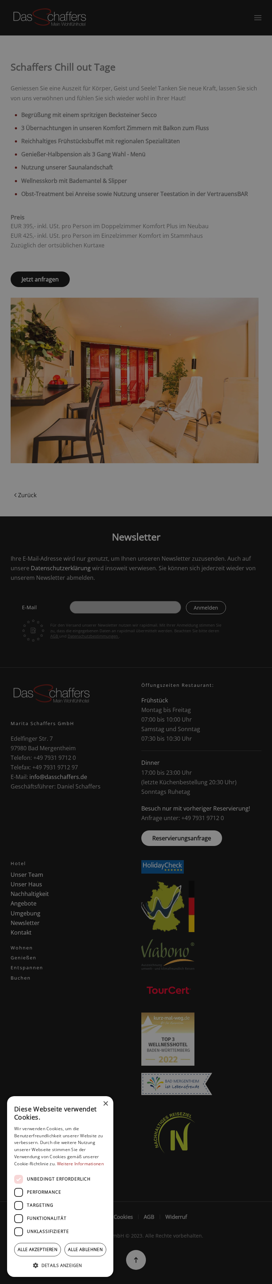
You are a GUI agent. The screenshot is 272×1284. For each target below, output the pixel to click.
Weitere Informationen (80, 1164)
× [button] (105, 1103)
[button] (60, 1265)
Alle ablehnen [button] (85, 1249)
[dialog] (60, 1186)
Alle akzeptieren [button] (37, 1249)
